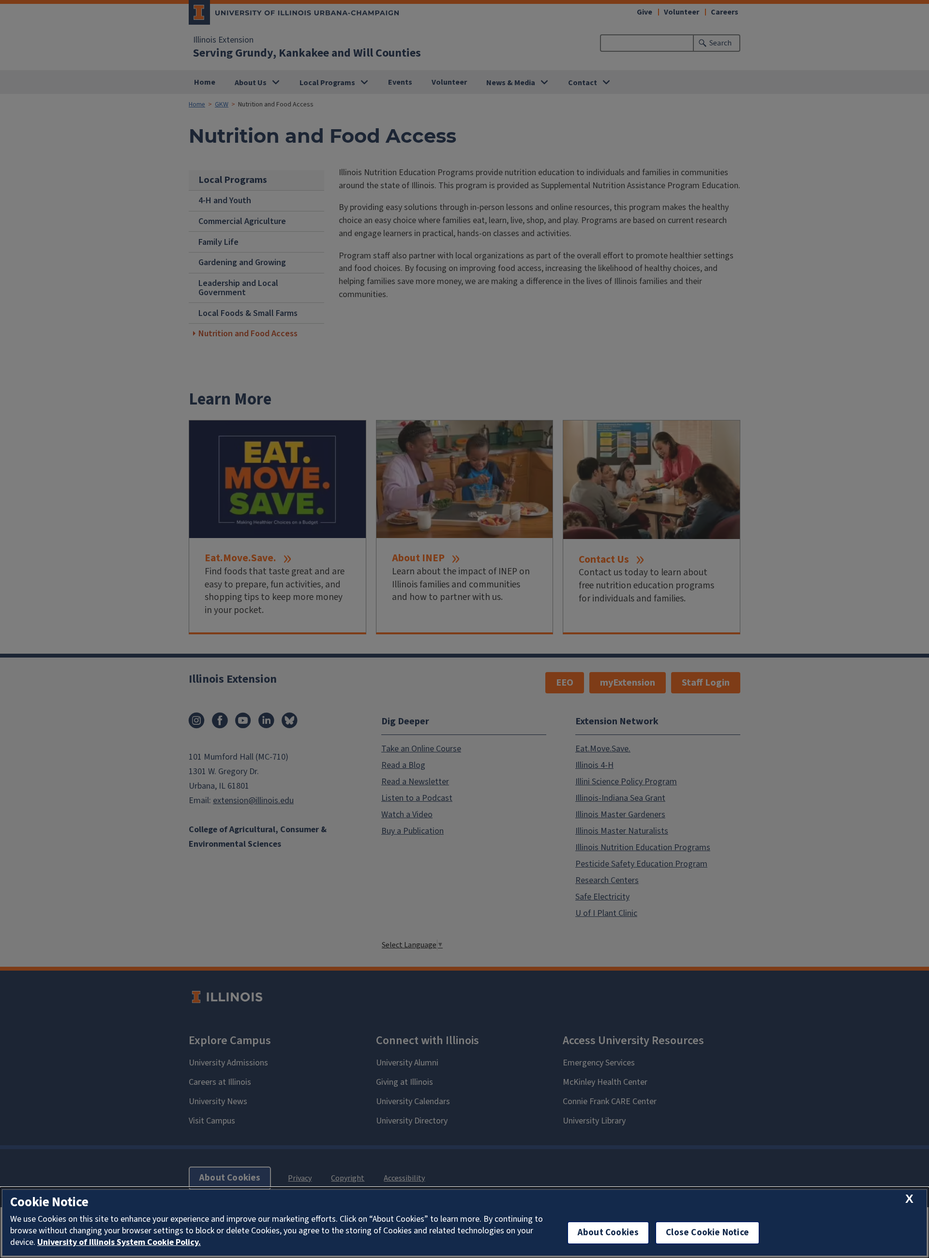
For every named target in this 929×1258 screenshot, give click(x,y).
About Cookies (608, 1232)
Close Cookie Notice (707, 1232)
